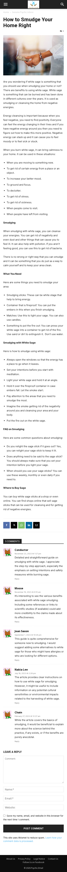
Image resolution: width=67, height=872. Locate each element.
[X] (14, 525)
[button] (5, 4)
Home (6, 12)
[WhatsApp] (21, 525)
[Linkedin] (29, 525)
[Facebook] (6, 525)
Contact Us (53, 858)
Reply (17, 579)
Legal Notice (39, 858)
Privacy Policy (24, 858)
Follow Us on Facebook (33, 862)
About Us (10, 858)
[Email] (36, 525)
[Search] (62, 4)
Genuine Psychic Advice (23, 12)
